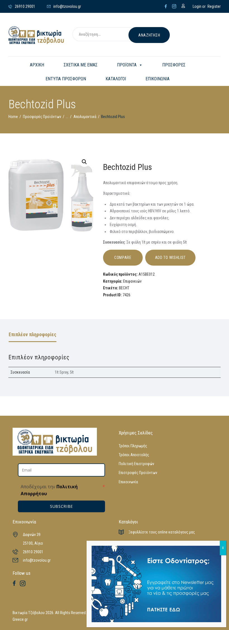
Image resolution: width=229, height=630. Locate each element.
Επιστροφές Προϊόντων (138, 472)
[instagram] (174, 6)
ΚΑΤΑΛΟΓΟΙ (116, 78)
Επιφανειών (132, 281)
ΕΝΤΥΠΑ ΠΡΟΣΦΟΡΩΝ (66, 78)
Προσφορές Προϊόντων (42, 116)
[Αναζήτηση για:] (107, 35)
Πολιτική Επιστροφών (136, 463)
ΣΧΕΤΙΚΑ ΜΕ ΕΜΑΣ (80, 65)
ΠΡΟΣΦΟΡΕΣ (173, 65)
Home (13, 116)
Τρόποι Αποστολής (134, 455)
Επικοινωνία (128, 482)
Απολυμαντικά (84, 116)
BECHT (124, 288)
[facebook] (165, 6)
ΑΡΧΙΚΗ (37, 65)
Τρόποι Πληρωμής (133, 446)
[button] (84, 162)
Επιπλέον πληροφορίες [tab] (32, 334)
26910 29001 (33, 552)
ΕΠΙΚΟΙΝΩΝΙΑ (157, 78)
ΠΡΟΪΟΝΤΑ (127, 65)
